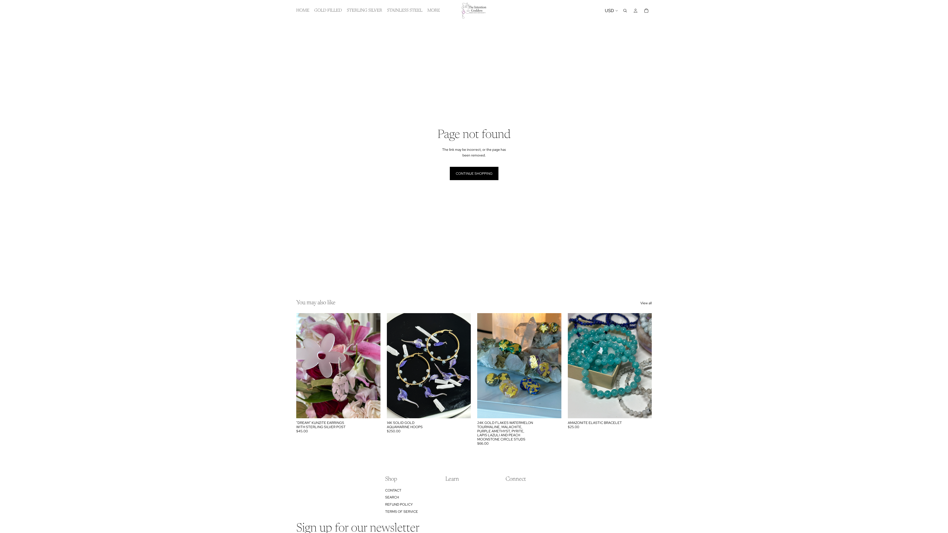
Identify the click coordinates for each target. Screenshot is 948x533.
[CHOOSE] (553, 410)
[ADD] (372, 410)
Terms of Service (401, 511)
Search (392, 497)
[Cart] (646, 10)
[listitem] (433, 11)
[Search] (625, 10)
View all (646, 303)
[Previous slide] (303, 365)
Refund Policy (399, 504)
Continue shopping (474, 173)
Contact (393, 490)
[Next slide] (373, 365)
